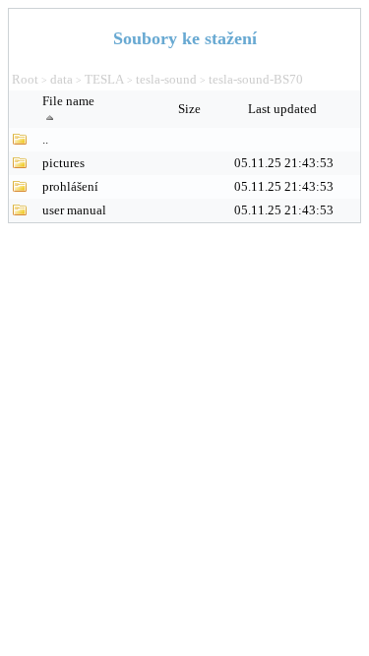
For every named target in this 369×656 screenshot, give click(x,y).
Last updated (284, 108)
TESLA (104, 79)
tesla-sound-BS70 (256, 79)
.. (45, 139)
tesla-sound (166, 79)
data (61, 79)
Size (191, 108)
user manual (74, 210)
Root (25, 79)
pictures (63, 162)
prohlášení (70, 186)
